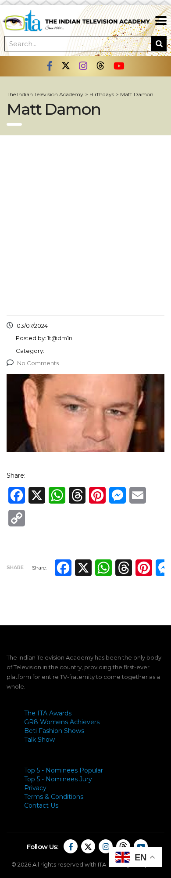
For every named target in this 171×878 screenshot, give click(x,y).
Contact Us (41, 805)
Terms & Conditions (53, 797)
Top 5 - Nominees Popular (63, 770)
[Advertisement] (85, 225)
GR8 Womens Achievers (62, 722)
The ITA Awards (47, 713)
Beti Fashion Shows (54, 731)
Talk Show (39, 740)
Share (15, 567)
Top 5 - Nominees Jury (58, 779)
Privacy (35, 788)
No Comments (38, 362)
